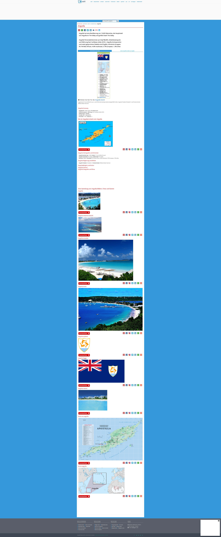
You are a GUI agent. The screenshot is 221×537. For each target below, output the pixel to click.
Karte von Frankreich (99, 526)
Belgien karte (97, 524)
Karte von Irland (105, 528)
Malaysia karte (114, 528)
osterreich (107, 1)
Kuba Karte (88, 526)
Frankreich (113, 1)
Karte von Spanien (98, 529)
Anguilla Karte (102, 97)
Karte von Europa (97, 521)
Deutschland (96, 1)
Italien (118, 1)
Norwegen (133, 1)
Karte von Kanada (88, 524)
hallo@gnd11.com (135, 527)
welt (91, 1)
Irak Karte (113, 526)
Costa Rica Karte (81, 529)
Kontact (129, 521)
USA (126, 1)
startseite (85, 23)
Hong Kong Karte (115, 524)
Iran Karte (121, 524)
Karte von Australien (82, 528)
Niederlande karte (104, 524)
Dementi (106, 535)
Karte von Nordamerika (81, 521)
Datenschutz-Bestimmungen (99, 535)
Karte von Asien (114, 521)
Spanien (122, 1)
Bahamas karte (81, 524)
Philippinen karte (121, 528)
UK (129, 1)
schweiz (102, 1)
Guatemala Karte (81, 526)
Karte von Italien (98, 528)
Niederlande (139, 1)
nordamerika (93, 23)
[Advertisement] (110, 12)
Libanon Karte (119, 526)
